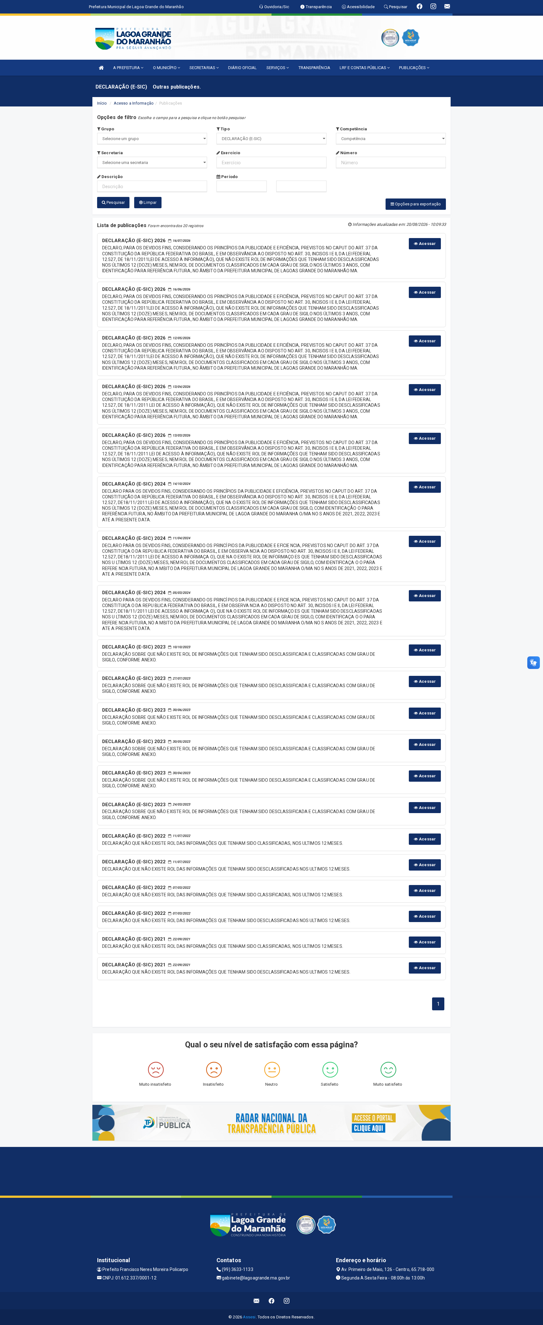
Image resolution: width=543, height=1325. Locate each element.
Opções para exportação (417, 204)
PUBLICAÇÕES (413, 67)
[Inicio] (101, 68)
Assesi (249, 1317)
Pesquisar (115, 202)
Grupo (107, 129)
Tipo (225, 129)
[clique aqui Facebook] (271, 1300)
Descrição (112, 176)
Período (229, 176)
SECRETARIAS (202, 67)
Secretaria (111, 152)
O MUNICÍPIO (165, 67)
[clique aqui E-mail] (256, 1300)
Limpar (149, 202)
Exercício (230, 152)
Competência (353, 129)
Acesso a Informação (134, 103)
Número (348, 152)
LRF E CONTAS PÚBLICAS (363, 67)
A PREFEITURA (127, 67)
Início (102, 103)
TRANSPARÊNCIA (314, 67)
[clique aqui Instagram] (286, 1300)
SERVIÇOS (276, 67)
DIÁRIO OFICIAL (242, 67)
